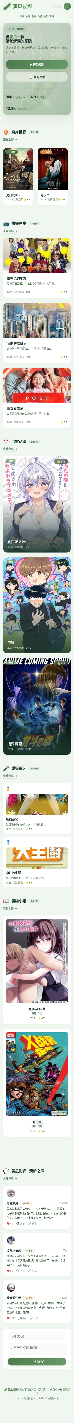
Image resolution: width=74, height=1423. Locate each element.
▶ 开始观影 (37, 64)
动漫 (40, 16)
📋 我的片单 (37, 77)
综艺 (46, 16)
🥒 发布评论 (37, 1361)
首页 (22, 16)
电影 (28, 16)
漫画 (51, 16)
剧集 (34, 16)
